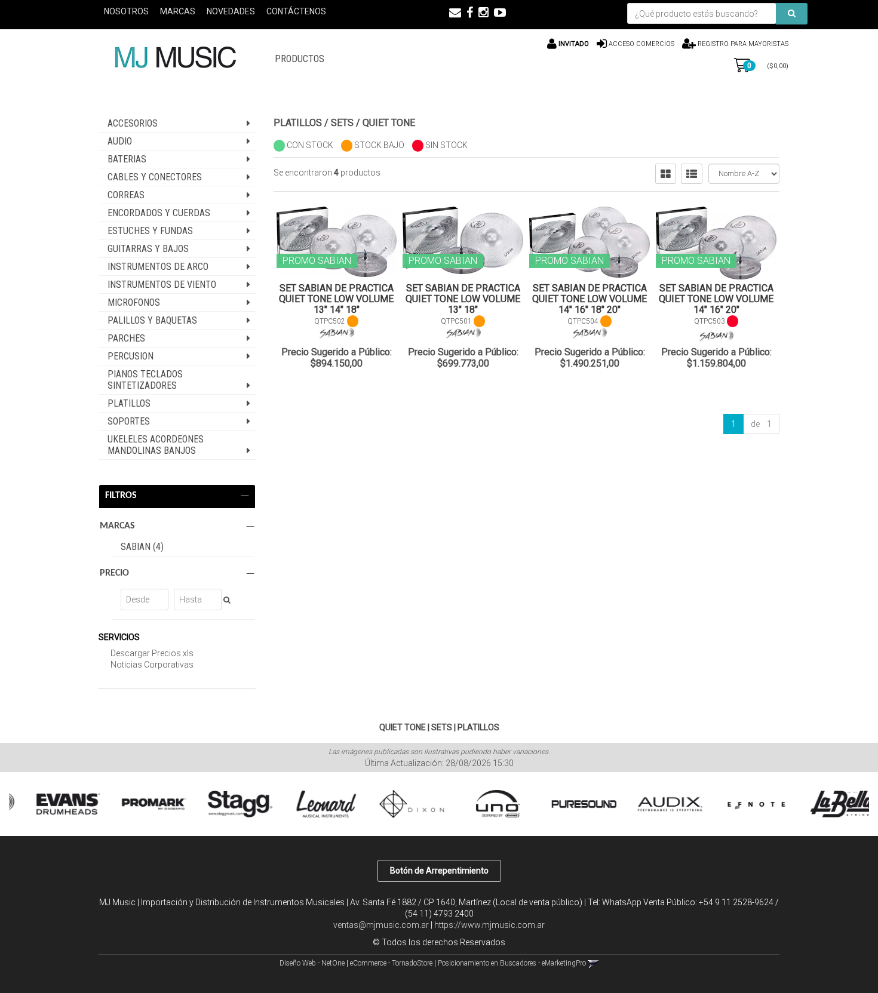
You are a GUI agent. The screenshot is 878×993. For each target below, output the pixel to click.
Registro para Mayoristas (742, 44)
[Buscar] (792, 13)
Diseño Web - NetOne (312, 963)
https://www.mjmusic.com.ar (489, 925)
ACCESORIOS (133, 123)
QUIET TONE (389, 122)
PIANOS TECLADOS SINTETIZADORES (145, 379)
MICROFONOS (134, 302)
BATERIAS (127, 159)
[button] (455, 12)
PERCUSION (131, 356)
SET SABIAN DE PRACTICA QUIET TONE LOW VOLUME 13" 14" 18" (336, 298)
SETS (342, 122)
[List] (691, 174)
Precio (114, 573)
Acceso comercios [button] (641, 44)
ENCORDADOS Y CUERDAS (159, 213)
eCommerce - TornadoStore (391, 963)
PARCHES (126, 338)
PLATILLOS (129, 403)
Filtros (121, 495)
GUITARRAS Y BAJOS (148, 248)
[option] (55, 804)
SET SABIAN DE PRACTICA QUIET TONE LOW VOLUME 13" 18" (463, 298)
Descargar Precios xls (152, 653)
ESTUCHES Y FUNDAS (150, 230)
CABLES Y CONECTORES (155, 177)
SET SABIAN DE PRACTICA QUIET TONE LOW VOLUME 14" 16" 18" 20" (589, 298)
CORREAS (126, 195)
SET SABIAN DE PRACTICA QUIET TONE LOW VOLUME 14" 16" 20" (716, 298)
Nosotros (126, 11)
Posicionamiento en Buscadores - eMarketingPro (512, 963)
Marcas (177, 11)
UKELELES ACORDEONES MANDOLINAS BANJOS (156, 445)
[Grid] (665, 174)
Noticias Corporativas (152, 664)
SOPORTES (129, 421)
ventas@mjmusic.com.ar (381, 925)
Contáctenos (296, 11)
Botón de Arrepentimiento (439, 870)
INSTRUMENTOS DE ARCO (158, 266)
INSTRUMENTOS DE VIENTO (162, 284)
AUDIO (120, 141)
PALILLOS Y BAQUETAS (152, 320)
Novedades (231, 11)
